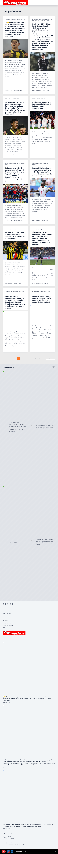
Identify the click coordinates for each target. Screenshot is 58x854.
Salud (4, 611)
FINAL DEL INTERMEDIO (10, 19)
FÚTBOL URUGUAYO (20, 19)
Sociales (50, 608)
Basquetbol (16, 608)
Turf (32, 608)
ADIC (54, 611)
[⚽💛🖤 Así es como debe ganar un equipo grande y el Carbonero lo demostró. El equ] (15, 48)
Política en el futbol (13, 611)
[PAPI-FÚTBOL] (5, 542)
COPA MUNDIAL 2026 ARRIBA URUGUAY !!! (14, 163)
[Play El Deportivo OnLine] (4, 851)
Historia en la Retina (34, 611)
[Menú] (54, 2)
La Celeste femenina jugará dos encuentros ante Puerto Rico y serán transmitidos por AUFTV (44, 427)
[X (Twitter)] (5, 604)
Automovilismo (25, 608)
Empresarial (24, 611)
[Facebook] (3, 604)
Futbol (7, 98)
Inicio (4, 608)
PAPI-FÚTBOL (13, 542)
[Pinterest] (10, 604)
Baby (4, 613)
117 (39, 358)
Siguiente (50, 358)
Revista (9, 613)
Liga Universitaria (46, 611)
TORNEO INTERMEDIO (14, 98)
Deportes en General (40, 608)
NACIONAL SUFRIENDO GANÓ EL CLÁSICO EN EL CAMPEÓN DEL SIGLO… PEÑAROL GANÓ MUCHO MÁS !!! (45, 542)
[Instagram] (8, 604)
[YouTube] (12, 604)
